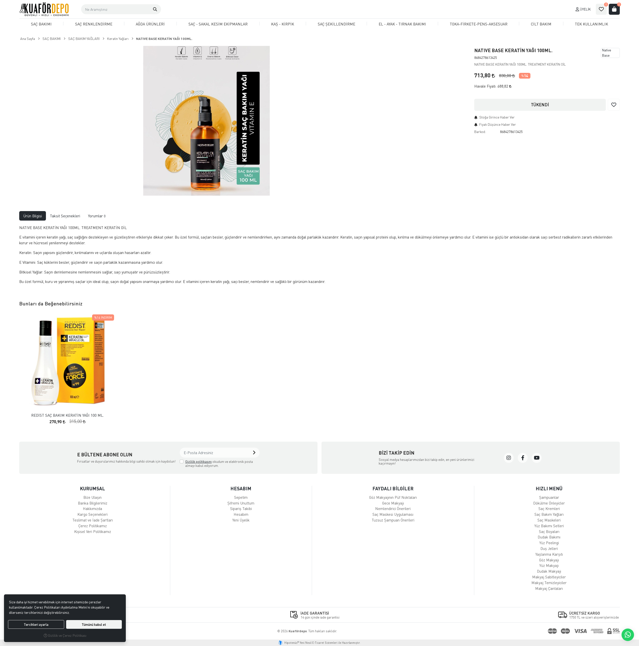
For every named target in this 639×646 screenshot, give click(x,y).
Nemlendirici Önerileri (393, 508)
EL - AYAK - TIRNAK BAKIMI (402, 24)
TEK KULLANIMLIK (591, 24)
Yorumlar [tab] (97, 216)
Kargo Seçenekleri (92, 514)
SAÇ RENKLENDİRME (93, 24)
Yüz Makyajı (549, 565)
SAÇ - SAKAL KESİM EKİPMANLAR (218, 24)
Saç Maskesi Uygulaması (392, 514)
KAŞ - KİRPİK (282, 24)
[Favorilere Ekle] (614, 105)
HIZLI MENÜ (549, 488)
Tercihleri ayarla (36, 624)
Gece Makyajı (393, 503)
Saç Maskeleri (549, 520)
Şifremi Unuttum (240, 503)
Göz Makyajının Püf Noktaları (393, 497)
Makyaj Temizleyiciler (549, 582)
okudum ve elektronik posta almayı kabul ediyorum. (219, 463)
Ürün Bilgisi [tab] (32, 216)
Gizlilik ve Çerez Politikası (66, 635)
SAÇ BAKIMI (41, 24)
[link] (509, 458)
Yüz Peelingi (549, 542)
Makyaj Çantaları (549, 588)
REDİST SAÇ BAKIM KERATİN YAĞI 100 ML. (67, 415)
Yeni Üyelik (241, 520)
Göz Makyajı (549, 560)
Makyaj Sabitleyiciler (549, 577)
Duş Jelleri (549, 548)
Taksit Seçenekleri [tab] (65, 216)
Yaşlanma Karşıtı (549, 554)
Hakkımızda (92, 508)
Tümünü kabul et (94, 624)
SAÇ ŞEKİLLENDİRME (336, 24)
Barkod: (480, 131)
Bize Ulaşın (92, 497)
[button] (155, 9)
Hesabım (241, 514)
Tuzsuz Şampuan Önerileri (393, 520)
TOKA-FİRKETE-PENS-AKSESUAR (478, 24)
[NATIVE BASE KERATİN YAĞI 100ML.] (207, 121)
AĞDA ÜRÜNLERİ (150, 24)
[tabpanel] (319, 257)
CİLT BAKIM (541, 24)
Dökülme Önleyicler (549, 503)
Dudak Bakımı (549, 537)
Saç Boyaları (549, 531)
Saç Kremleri (549, 508)
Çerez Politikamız (92, 525)
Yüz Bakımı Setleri (549, 525)
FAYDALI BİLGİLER (393, 488)
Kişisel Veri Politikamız (92, 531)
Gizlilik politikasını (198, 461)
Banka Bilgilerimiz (92, 503)
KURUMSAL (92, 488)
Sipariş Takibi (241, 508)
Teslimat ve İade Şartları (92, 520)
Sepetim (241, 497)
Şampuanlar (549, 497)
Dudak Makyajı (549, 571)
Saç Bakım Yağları (549, 514)
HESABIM (240, 488)
